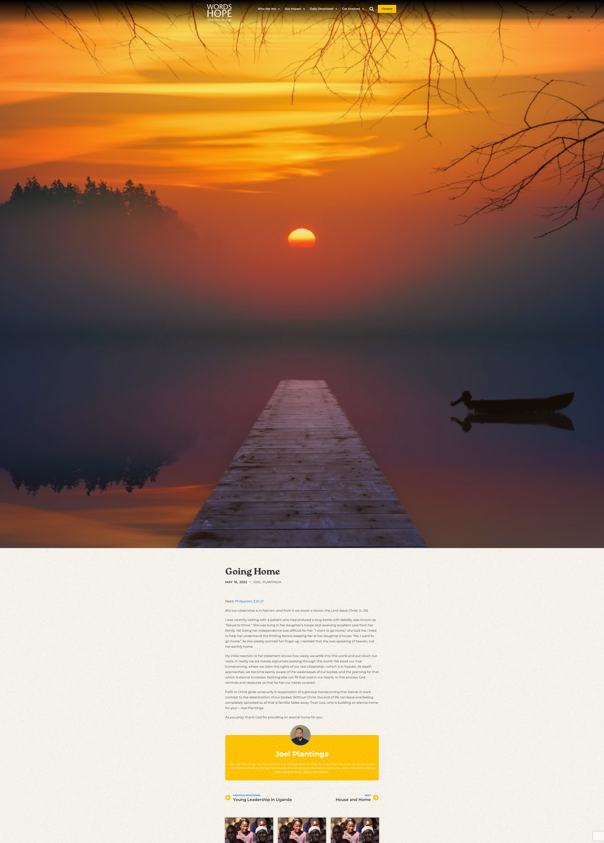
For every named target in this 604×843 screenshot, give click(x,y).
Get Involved (351, 9)
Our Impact (293, 9)
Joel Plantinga (302, 754)
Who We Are (267, 9)
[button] (372, 9)
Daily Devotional (321, 9)
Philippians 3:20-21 (249, 601)
